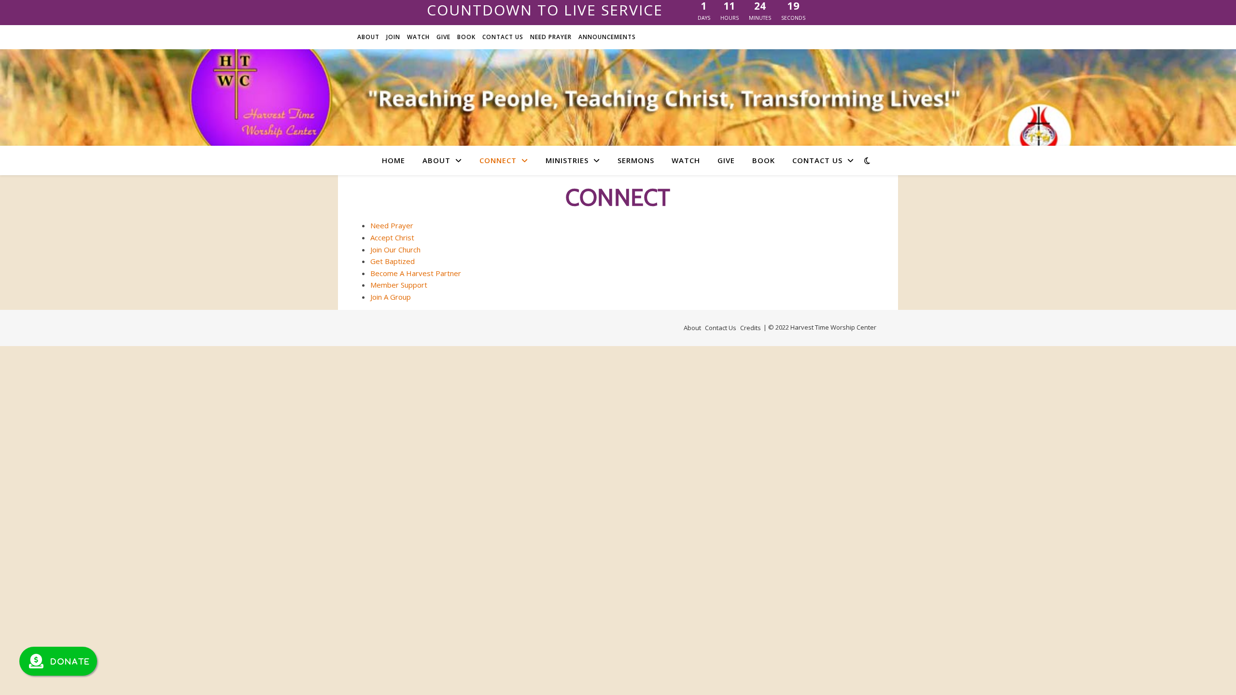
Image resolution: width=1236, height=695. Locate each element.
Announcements (607, 37)
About (368, 37)
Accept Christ (392, 237)
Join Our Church (395, 249)
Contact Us (502, 37)
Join (393, 37)
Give (443, 37)
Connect (498, 160)
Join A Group (390, 297)
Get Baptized (392, 261)
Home (393, 160)
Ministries (567, 160)
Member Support (398, 285)
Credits (750, 327)
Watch (418, 37)
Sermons (636, 160)
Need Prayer (551, 37)
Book (466, 37)
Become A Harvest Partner (415, 273)
